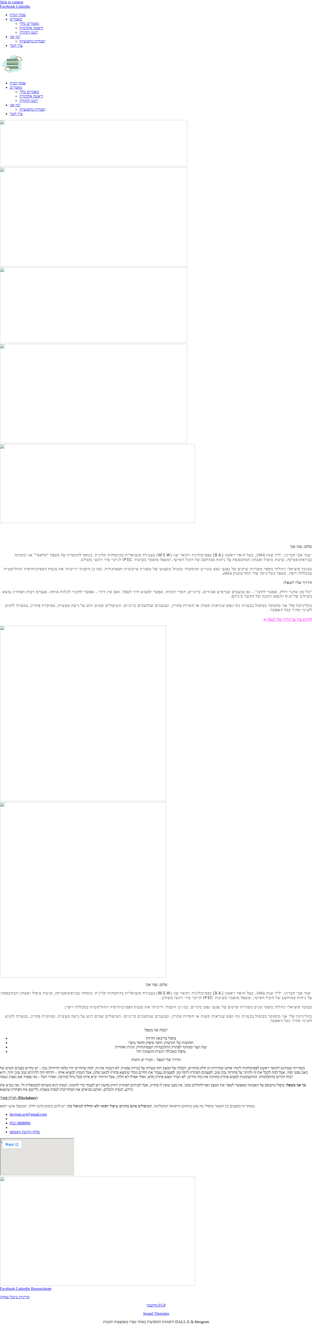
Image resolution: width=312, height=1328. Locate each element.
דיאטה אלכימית (31, 28)
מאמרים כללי (29, 23)
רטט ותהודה (29, 32)
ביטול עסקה (9, 1297)
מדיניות (24, 1297)
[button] (156, 64)
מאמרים (16, 19)
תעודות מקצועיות (32, 41)
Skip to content (11, 2)
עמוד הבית (18, 15)
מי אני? (15, 37)
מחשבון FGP (156, 1305)
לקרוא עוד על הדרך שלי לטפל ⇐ (287, 619)
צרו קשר (16, 45)
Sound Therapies (156, 1313)
